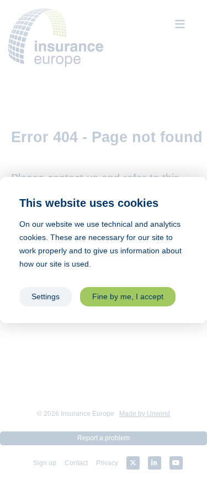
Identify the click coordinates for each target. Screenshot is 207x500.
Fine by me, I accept (127, 297)
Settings (45, 297)
